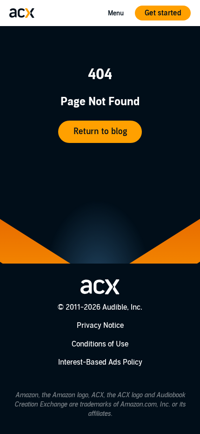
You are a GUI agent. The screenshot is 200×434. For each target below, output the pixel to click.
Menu (116, 13)
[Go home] (21, 13)
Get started (163, 13)
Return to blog (100, 131)
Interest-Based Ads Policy (100, 362)
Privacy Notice (100, 325)
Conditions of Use (100, 344)
